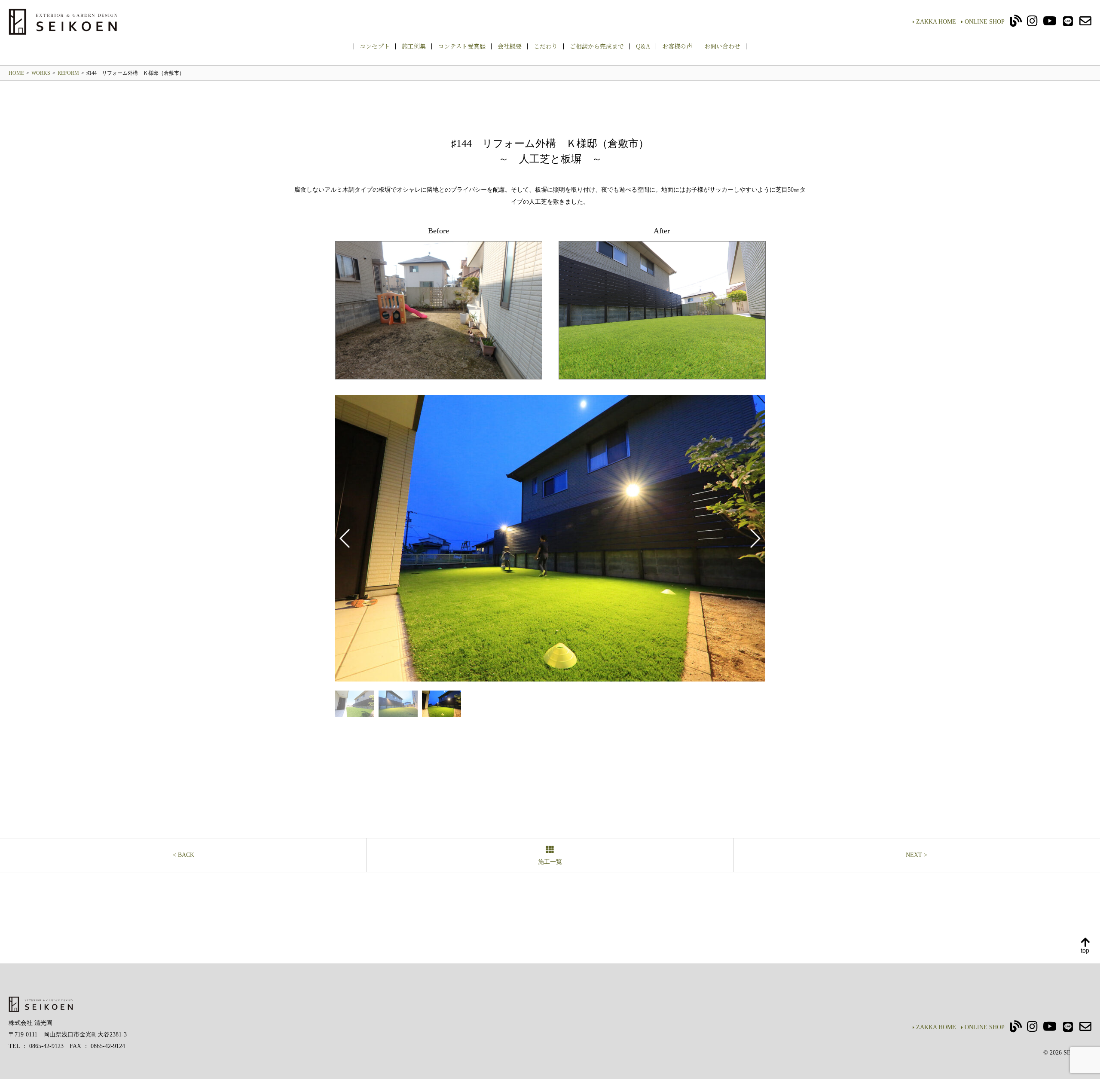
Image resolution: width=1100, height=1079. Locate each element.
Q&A (643, 46)
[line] (1068, 23)
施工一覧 (550, 862)
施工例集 (414, 46)
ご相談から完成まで (597, 46)
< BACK (183, 855)
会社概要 (510, 46)
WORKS (40, 73)
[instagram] (1032, 23)
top (1085, 950)
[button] (755, 538)
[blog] (1016, 23)
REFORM (68, 73)
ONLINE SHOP (985, 21)
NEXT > (916, 855)
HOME (16, 73)
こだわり (546, 46)
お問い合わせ (722, 46)
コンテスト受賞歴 (462, 46)
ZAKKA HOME (936, 21)
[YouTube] (1050, 23)
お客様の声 (677, 46)
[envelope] (1085, 23)
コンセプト (375, 46)
